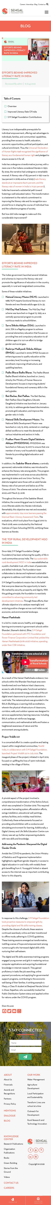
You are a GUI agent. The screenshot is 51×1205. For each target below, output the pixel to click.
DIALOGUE (9, 1115)
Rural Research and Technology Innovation (37, 1122)
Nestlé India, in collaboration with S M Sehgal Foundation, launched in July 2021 (24, 750)
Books (6, 1158)
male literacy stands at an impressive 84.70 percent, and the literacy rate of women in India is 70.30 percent (24, 183)
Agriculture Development (33, 1086)
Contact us (41, 4)
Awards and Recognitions (9, 1092)
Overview (12, 106)
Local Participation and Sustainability (35, 1095)
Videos (7, 1177)
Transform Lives (36, 1104)
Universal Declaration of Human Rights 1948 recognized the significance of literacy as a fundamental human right (25, 151)
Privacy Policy (10, 1104)
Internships (29, 4)
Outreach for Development (33, 1113)
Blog (35, 4)
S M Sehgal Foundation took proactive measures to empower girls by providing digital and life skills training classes (25, 922)
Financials (8, 1084)
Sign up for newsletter (38, 1202)
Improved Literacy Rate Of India (22, 111)
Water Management (36, 1079)
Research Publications (13, 1144)
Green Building (10, 1163)
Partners (7, 1098)
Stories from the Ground (11, 1170)
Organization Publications (9, 1151)
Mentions (10, 1110)
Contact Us (11, 1182)
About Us (8, 1079)
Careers (22, 4)
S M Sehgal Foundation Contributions (25, 117)
